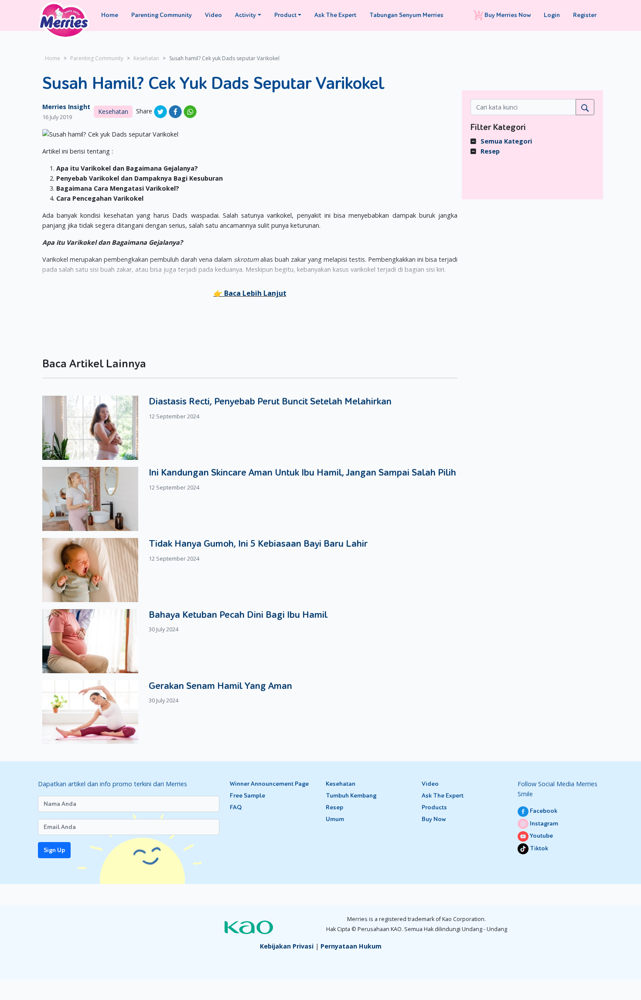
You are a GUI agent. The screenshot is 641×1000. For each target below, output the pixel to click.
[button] (250, 293)
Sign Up (54, 850)
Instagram (543, 823)
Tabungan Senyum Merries (406, 15)
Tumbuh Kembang (351, 795)
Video (213, 15)
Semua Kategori (506, 141)
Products (434, 807)
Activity (245, 15)
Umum (335, 819)
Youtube (540, 835)
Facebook (542, 811)
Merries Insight (66, 107)
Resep (490, 151)
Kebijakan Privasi (287, 946)
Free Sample (247, 795)
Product (285, 15)
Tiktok (538, 848)
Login (552, 15)
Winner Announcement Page (269, 784)
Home (109, 15)
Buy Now (434, 819)
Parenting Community (161, 15)
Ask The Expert (335, 15)
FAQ (236, 807)
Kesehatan (146, 58)
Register (585, 15)
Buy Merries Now (507, 15)
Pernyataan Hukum (351, 946)
